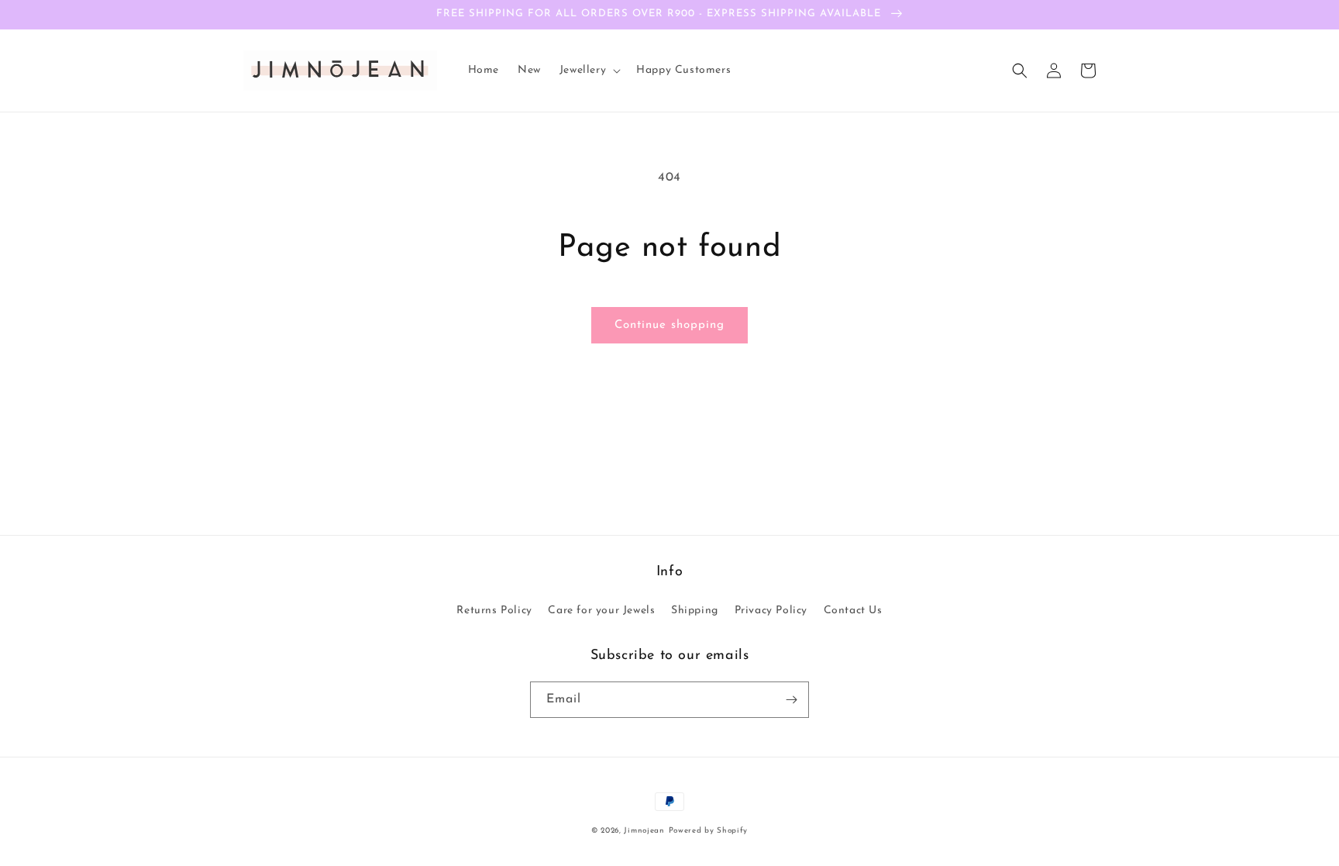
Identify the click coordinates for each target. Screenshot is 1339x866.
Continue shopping (669, 325)
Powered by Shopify (709, 830)
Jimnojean (644, 830)
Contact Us (853, 610)
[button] (588, 70)
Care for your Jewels (601, 610)
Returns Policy (494, 610)
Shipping (694, 610)
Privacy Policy (771, 610)
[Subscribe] (791, 699)
